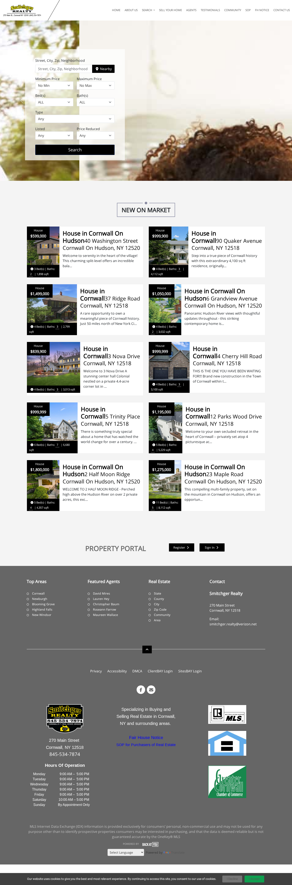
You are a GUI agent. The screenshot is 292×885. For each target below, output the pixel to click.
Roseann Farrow (104, 609)
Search (81, 150)
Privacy (96, 671)
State (157, 593)
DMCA (137, 671)
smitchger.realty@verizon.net (233, 624)
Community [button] (232, 10)
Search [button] (147, 10)
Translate (178, 852)
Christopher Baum (106, 604)
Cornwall (38, 593)
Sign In (210, 547)
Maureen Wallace (105, 615)
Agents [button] (191, 10)
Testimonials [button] (210, 10)
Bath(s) (82, 95)
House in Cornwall (204, 236)
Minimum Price (47, 79)
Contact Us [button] (281, 10)
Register (179, 547)
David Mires (101, 593)
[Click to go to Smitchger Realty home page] (25, 10)
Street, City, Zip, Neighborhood (60, 60)
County (159, 599)
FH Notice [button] (262, 10)
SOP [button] (248, 10)
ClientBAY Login (160, 671)
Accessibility (117, 671)
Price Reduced (88, 129)
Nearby (105, 68)
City (156, 604)
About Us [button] (131, 10)
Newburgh (39, 599)
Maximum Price (89, 79)
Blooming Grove (43, 604)
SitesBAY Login (190, 671)
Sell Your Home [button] (170, 10)
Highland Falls (42, 609)
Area (157, 620)
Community (162, 615)
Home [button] (116, 10)
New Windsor (41, 615)
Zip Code (160, 609)
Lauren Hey (101, 599)
